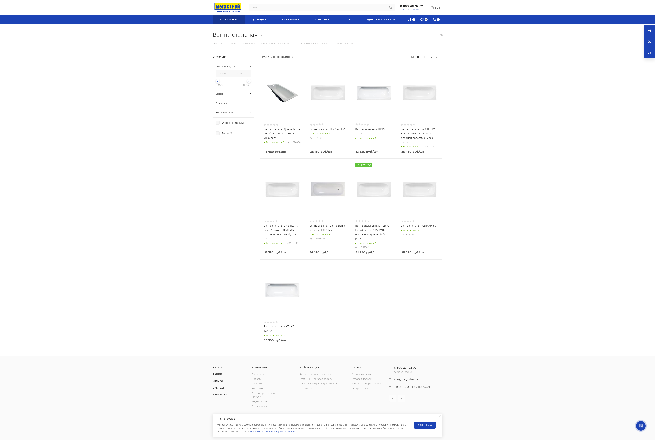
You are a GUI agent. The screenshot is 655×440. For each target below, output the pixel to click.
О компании (259, 374)
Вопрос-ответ (360, 388)
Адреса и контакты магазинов (317, 374)
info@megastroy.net (407, 379)
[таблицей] (441, 57)
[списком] (436, 57)
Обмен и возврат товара (366, 383)
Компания (260, 367)
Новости (256, 378)
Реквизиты (306, 388)
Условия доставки (362, 378)
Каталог (219, 367)
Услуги (218, 381)
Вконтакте (392, 398)
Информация (309, 367)
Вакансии (220, 394)
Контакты (257, 388)
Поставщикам (260, 406)
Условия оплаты (361, 374)
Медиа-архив (259, 401)
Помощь (358, 367)
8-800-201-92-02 (411, 6)
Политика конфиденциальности (318, 383)
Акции (217, 374)
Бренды (218, 387)
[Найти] (390, 7)
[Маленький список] (412, 57)
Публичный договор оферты (316, 378)
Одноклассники (401, 398)
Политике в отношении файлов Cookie (272, 431)
